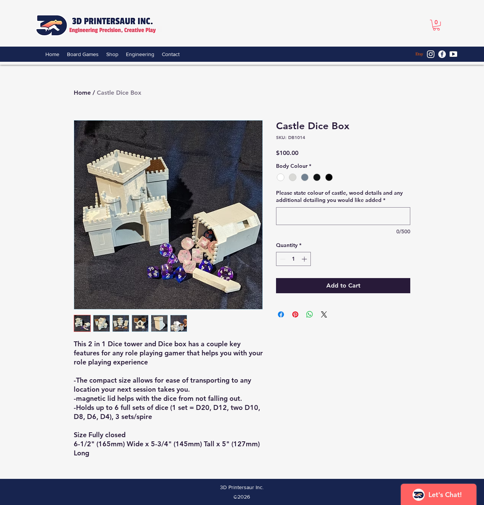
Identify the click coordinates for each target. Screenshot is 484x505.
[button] (436, 25)
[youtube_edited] (453, 54)
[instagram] (430, 54)
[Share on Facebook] (280, 314)
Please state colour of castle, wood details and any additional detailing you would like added (339, 196)
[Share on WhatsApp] (309, 314)
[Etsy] (419, 54)
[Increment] (305, 259)
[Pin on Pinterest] (295, 314)
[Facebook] (442, 54)
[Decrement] (282, 259)
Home (82, 92)
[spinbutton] (293, 259)
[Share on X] (324, 314)
